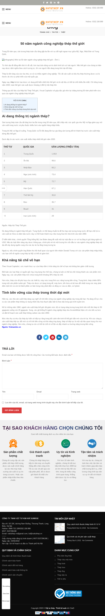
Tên (3, 392)
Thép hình (61, 564)
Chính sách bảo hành (11, 561)
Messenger (6, 601)
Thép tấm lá (62, 575)
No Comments (92, 528)
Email (39, 392)
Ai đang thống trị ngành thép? (15, 105)
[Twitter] (47, 2)
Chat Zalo (6, 593)
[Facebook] (43, 2)
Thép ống (61, 571)
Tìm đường (6, 586)
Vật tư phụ (61, 579)
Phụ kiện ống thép (64, 556)
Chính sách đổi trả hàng (12, 565)
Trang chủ (44, 32)
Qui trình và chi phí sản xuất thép (81, 537)
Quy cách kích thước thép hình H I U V (83, 524)
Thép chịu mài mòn (64, 560)
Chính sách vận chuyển (12, 575)
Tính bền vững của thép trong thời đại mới (20, 109)
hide (24, 100)
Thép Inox (61, 567)
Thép (63, 32)
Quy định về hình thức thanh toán (16, 556)
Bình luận (7, 361)
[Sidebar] (3, 188)
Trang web (75, 392)
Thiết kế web (61, 608)
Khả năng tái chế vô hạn (13, 107)
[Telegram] (58, 2)
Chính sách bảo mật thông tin (15, 570)
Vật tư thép (50, 608)
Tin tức (55, 32)
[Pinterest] (51, 2)
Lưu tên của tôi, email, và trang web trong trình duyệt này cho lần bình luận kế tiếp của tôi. (44, 402)
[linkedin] (54, 2)
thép (12, 82)
